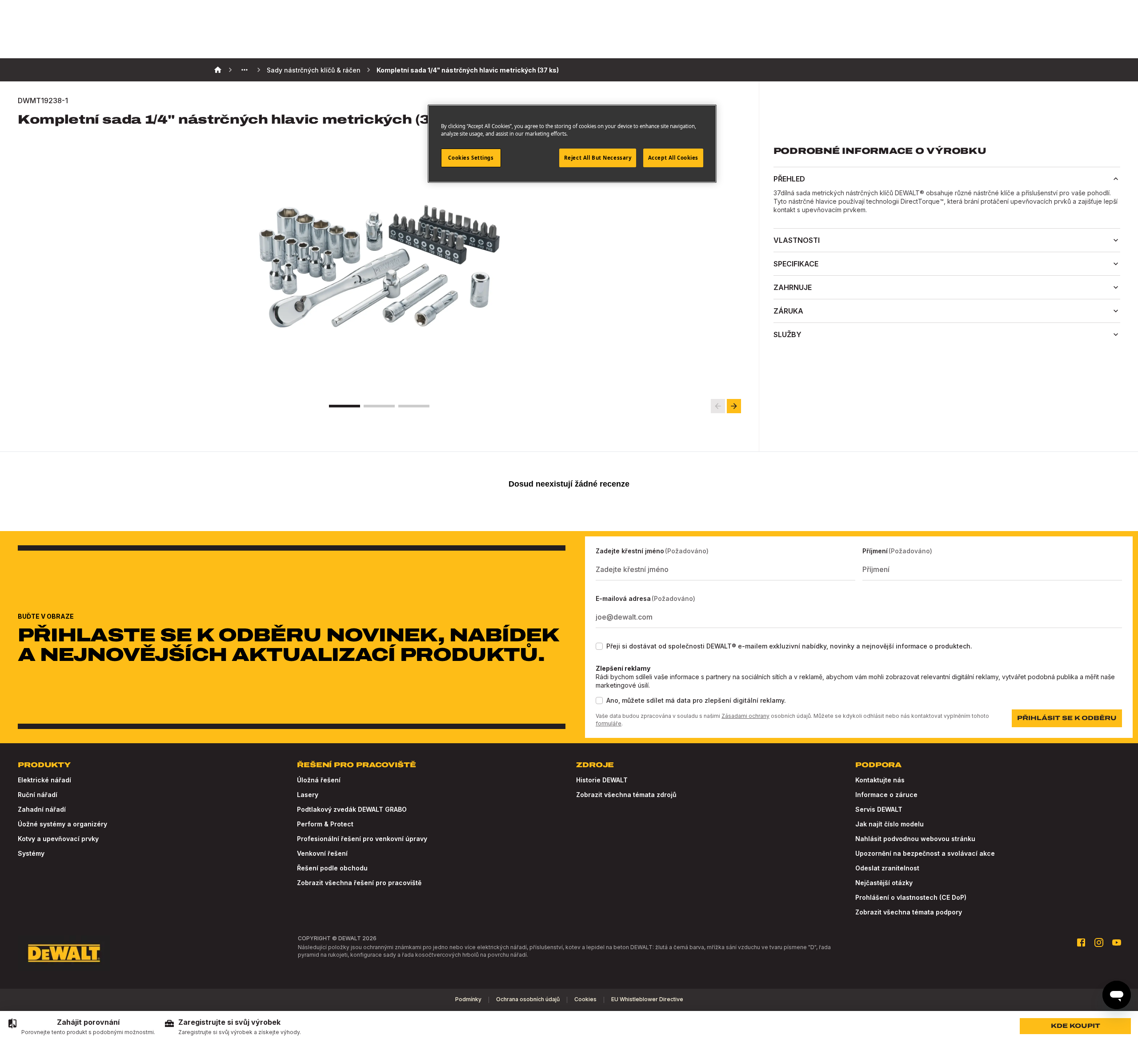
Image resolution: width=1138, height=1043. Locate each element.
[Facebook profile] (1081, 942)
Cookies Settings (470, 157)
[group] (81, 1027)
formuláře (608, 723)
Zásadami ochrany (745, 716)
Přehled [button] (789, 178)
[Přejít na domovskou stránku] (64, 953)
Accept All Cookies (673, 157)
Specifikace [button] (795, 263)
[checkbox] (599, 646)
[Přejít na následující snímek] (734, 406)
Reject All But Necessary (598, 157)
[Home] (217, 69)
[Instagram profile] (1099, 942)
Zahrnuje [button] (792, 287)
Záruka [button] (788, 310)
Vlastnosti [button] (796, 240)
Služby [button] (787, 334)
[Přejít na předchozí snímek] (718, 406)
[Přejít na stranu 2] (379, 406)
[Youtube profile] (1117, 942)
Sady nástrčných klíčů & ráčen (314, 70)
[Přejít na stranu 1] (344, 406)
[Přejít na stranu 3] (413, 406)
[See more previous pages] (244, 70)
